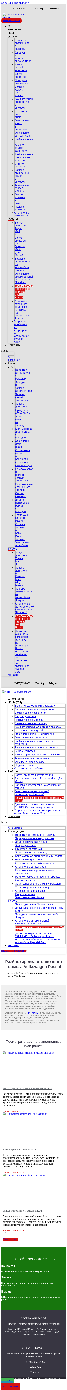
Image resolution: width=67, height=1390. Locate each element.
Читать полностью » (13, 1111)
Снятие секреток (20, 165)
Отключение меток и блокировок (34, 734)
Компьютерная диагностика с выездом (38, 727)
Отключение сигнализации (23, 134)
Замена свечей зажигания (21, 67)
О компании (14, 27)
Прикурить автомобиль (22, 82)
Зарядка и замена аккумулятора (23, 56)
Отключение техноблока (21, 214)
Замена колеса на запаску (31, 723)
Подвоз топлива (20, 208)
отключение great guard (29, 730)
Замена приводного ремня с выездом (22, 176)
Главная (9, 973)
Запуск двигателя (21, 75)
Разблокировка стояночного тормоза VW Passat (24, 292)
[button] (7, 350)
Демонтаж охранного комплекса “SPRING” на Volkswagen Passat (22, 310)
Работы (13, 218)
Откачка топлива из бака (29, 761)
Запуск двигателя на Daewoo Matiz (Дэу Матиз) (21, 246)
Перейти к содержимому (15, 2)
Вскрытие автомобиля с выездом (35, 705)
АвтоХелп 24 (33, 1013)
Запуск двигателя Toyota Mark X (21, 228)
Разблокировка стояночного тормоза (24, 157)
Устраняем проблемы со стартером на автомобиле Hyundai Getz (37, 811)
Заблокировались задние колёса (20, 1149)
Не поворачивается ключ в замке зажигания (27, 1088)
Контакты (14, 345)
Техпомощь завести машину (22, 188)
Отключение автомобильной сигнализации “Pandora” (24, 278)
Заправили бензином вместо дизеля (22, 1210)
